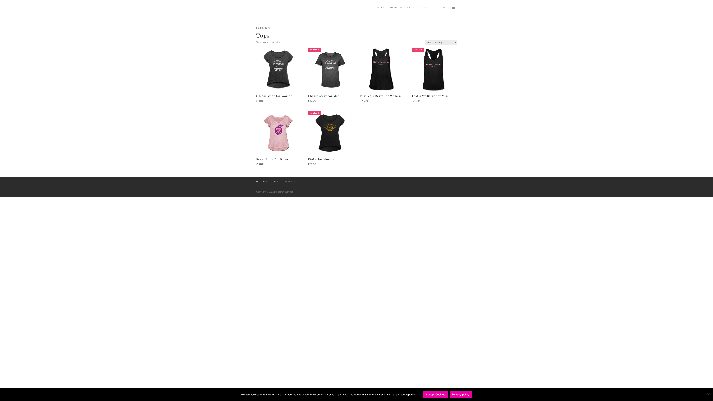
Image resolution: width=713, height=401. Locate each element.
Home (380, 7)
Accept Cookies (435, 394)
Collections (417, 7)
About (394, 7)
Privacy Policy (267, 181)
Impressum (292, 181)
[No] (708, 394)
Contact (441, 7)
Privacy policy (460, 394)
